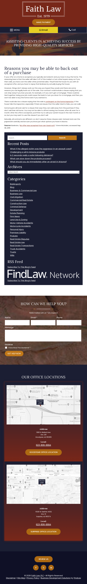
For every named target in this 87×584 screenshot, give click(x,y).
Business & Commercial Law (23, 190)
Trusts (13, 252)
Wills (12, 255)
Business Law (16, 194)
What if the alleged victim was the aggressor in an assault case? (41, 149)
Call (73, 29)
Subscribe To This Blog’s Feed (22, 267)
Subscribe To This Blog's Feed (21, 280)
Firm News (15, 216)
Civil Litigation (16, 197)
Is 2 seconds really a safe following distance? (31, 155)
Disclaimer (9, 344)
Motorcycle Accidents (20, 226)
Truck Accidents (17, 249)
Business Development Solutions (55, 578)
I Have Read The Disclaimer (19, 348)
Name (8, 317)
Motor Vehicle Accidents (21, 223)
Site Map (21, 578)
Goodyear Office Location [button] (43, 452)
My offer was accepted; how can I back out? (37, 125)
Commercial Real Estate (21, 200)
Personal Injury (17, 229)
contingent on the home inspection (59, 101)
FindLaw (77, 578)
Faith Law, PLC (37, 575)
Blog (12, 187)
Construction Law (18, 203)
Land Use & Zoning (18, 220)
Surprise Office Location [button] (43, 531)
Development (16, 210)
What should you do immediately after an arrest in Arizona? (38, 162)
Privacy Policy (33, 578)
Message (9, 327)
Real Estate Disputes (19, 239)
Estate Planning (17, 213)
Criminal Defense (18, 207)
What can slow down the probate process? (30, 158)
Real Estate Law (17, 242)
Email (34, 317)
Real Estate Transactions (22, 245)
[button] (14, 30)
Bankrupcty (15, 184)
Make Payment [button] (43, 22)
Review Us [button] (43, 559)
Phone (59, 317)
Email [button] (45, 29)
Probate (14, 236)
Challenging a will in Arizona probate (27, 152)
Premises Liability (18, 232)
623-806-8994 (43, 445)
